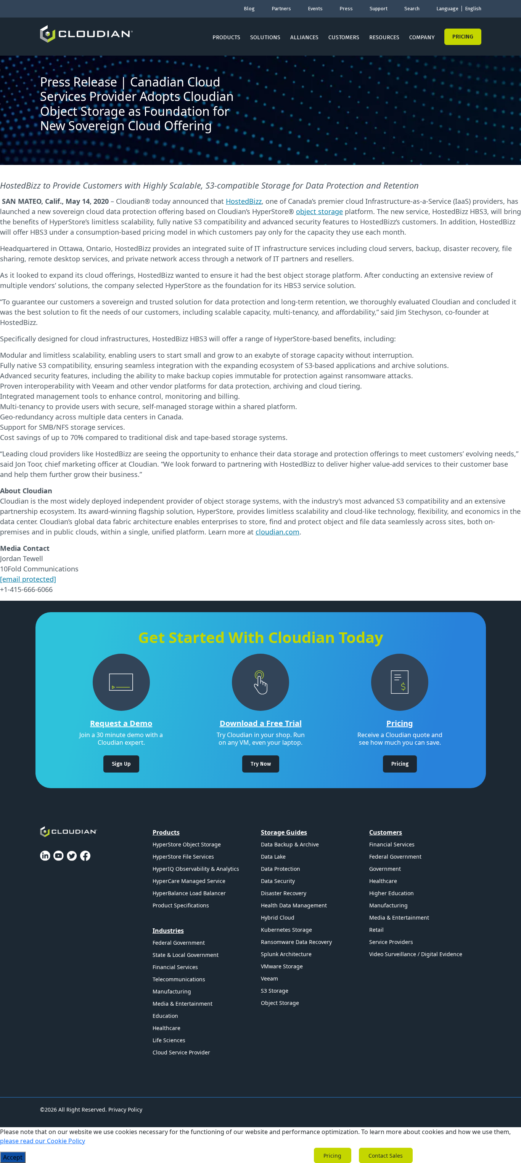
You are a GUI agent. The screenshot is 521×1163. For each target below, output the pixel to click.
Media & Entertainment (182, 1003)
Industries (168, 930)
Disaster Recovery (283, 893)
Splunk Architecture (286, 954)
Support (379, 8)
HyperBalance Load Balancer (189, 893)
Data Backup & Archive (290, 844)
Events (315, 8)
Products (226, 37)
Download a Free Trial (261, 723)
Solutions (265, 37)
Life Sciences (169, 1040)
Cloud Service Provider (181, 1052)
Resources (384, 37)
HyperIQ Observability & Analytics (196, 868)
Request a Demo (121, 723)
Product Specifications (181, 905)
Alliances (304, 37)
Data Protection (280, 868)
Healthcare (166, 1028)
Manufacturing (172, 991)
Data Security (278, 881)
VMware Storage (282, 966)
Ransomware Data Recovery (296, 941)
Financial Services (175, 967)
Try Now (261, 764)
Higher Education (391, 893)
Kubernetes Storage (286, 929)
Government (385, 868)
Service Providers (391, 941)
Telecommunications (179, 979)
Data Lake (273, 856)
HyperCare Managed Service (189, 881)
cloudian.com (277, 531)
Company (422, 37)
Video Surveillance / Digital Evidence (415, 954)
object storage (319, 211)
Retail (376, 929)
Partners (281, 8)
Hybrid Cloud (277, 917)
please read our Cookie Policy (42, 1141)
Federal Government (179, 942)
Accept (13, 1157)
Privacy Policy (125, 1109)
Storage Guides (284, 832)
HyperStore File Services (183, 856)
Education (165, 1015)
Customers (343, 37)
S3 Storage (274, 990)
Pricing (462, 36)
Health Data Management (294, 905)
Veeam (269, 978)
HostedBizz (244, 201)
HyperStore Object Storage (187, 844)
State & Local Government (186, 954)
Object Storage (280, 1002)
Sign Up (121, 764)
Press (346, 8)
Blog (249, 8)
